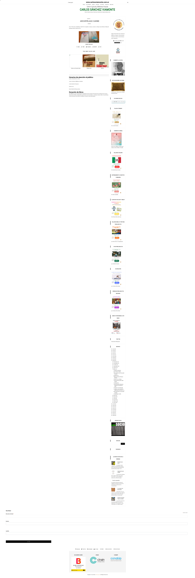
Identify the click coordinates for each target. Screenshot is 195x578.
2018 (113, 360)
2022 (113, 354)
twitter (84, 549)
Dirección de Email (10, 514)
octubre (115, 364)
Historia (97, 4)
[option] (75, 62)
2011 (113, 412)
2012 (113, 411)
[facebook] (68, 2)
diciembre (115, 361)
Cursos (93, 4)
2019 (113, 359)
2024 (113, 351)
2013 (113, 409)
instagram (90, 549)
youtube (96, 549)
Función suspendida (115, 480)
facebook (78, 549)
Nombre (7, 521)
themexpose (98, 574)
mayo (115, 396)
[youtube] (71, 2)
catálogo (88, 18)
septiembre (116, 366)
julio (114, 369)
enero (115, 402)
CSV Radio (102, 4)
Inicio (84, 4)
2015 (113, 406)
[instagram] (72, 2)
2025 (113, 350)
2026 (113, 349)
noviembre (116, 363)
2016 (113, 405)
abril (114, 398)
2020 (113, 357)
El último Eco (116, 375)
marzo (115, 399)
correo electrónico (91, 96)
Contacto (107, 4)
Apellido (7, 531)
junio (115, 395)
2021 (113, 356)
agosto (115, 367)
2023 (113, 353)
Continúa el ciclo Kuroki (118, 387)
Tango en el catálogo (118, 379)
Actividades (88, 4)
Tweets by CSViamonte (115, 341)
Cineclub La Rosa (108, 549)
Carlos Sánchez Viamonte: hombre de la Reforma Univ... (118, 385)
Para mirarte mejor (117, 371)
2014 (113, 408)
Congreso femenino (117, 370)
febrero (115, 401)
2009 (113, 415)
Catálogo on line (116, 549)
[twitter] (69, 2)
